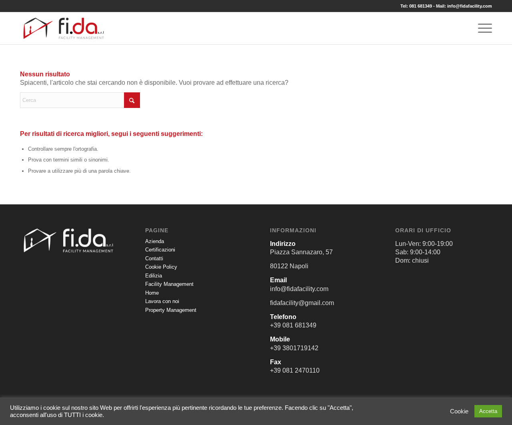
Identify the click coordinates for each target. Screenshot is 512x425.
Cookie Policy (161, 267)
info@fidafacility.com (469, 6)
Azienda (154, 241)
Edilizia (153, 276)
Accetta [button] (488, 411)
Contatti (154, 258)
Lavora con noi (162, 301)
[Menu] (482, 28)
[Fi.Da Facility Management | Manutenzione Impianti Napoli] (63, 28)
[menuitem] (482, 28)
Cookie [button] (459, 411)
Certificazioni (160, 250)
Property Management (170, 310)
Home (152, 293)
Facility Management (169, 284)
